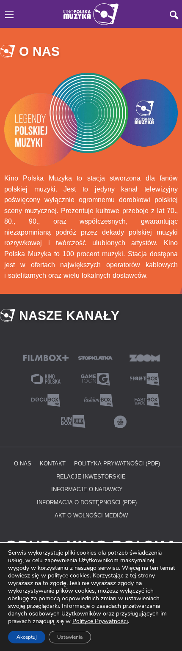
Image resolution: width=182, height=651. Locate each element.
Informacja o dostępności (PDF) (87, 502)
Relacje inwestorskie (91, 476)
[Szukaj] (174, 15)
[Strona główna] (91, 13)
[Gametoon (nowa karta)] (95, 378)
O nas (22, 463)
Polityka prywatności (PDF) (117, 463)
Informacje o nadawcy (87, 489)
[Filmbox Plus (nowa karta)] (46, 357)
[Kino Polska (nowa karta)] (46, 378)
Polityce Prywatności (100, 621)
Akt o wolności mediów (91, 515)
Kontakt (53, 463)
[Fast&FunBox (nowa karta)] (145, 399)
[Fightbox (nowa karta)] (145, 378)
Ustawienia (70, 637)
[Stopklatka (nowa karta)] (95, 357)
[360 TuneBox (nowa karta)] (120, 420)
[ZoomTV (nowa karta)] (145, 357)
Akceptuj (27, 637)
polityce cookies (69, 576)
